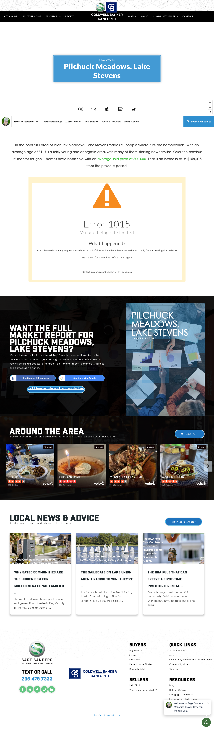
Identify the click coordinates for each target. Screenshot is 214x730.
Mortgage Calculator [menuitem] (181, 694)
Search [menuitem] (133, 655)
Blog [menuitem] (171, 685)
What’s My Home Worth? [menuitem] (143, 690)
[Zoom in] (210, 102)
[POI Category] (80, 109)
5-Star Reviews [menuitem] (177, 650)
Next (208, 466)
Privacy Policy (112, 715)
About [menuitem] (144, 16)
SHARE (49, 447)
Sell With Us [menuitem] (135, 685)
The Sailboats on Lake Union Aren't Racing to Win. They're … (107, 579)
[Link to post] (40, 548)
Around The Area (111, 121)
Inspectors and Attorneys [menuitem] (183, 699)
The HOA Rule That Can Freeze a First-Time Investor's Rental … (167, 579)
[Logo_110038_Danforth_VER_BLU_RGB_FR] (107, 10)
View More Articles (184, 521)
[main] (107, 314)
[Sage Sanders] (5, 121)
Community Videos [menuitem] (179, 664)
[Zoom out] (210, 107)
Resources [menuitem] (52, 16)
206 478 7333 (37, 678)
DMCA (98, 715)
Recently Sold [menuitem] (137, 669)
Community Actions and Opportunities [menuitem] (190, 659)
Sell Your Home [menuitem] (31, 16)
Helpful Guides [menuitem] (177, 690)
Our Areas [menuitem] (134, 659)
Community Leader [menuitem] (164, 16)
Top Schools (91, 121)
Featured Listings (53, 121)
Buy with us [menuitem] (135, 650)
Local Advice (131, 121)
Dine (188, 433)
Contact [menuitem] (188, 16)
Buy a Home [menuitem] (11, 16)
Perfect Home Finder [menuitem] (140, 664)
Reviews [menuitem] (70, 16)
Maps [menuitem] (131, 16)
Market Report (73, 121)
